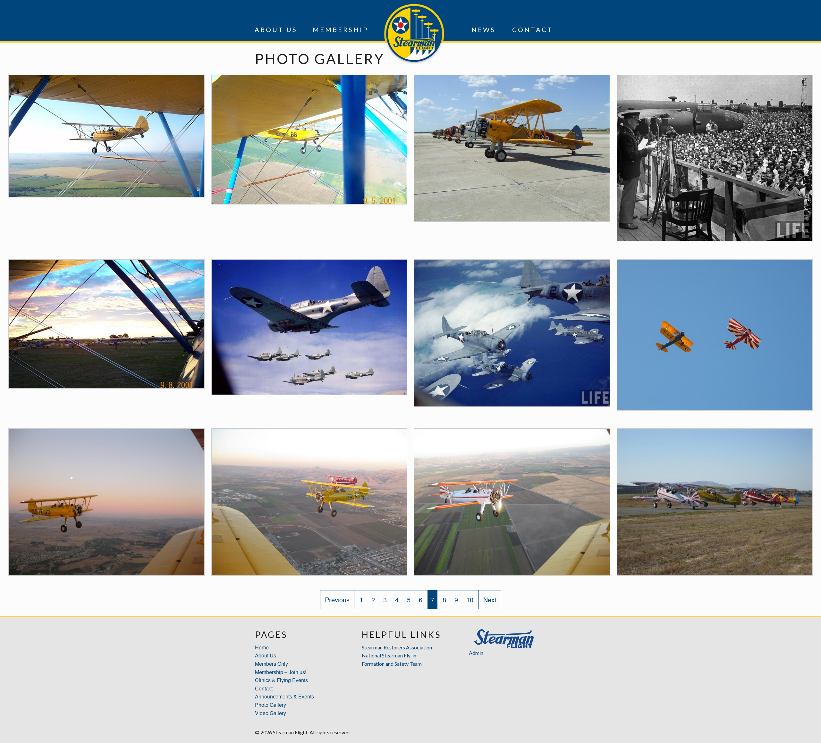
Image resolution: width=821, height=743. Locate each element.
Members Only (271, 663)
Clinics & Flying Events (281, 680)
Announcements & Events (284, 696)
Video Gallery (270, 713)
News (483, 29)
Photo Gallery (270, 704)
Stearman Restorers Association (397, 647)
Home (262, 647)
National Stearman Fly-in (389, 655)
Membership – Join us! (280, 672)
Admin (476, 653)
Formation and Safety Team (392, 664)
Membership (340, 29)
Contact (532, 29)
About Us (276, 29)
